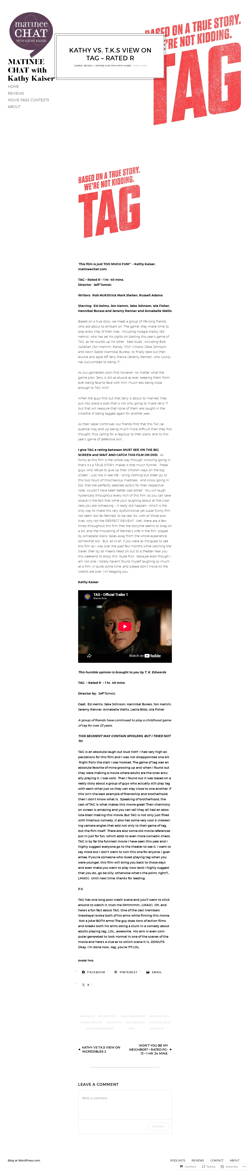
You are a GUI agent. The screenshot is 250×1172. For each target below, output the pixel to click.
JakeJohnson (160, 1016)
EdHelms (88, 1016)
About (14, 107)
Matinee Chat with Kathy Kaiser (113, 65)
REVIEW (88, 65)
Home (13, 86)
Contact (216, 1160)
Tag (132, 1028)
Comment (158, 1126)
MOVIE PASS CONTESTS (28, 100)
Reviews (198, 1160)
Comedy (78, 65)
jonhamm (115, 1022)
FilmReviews (108, 1016)
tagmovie (158, 1028)
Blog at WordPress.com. (24, 1160)
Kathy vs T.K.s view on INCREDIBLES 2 (101, 1049)
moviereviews (160, 1022)
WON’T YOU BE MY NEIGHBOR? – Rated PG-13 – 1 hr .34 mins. (148, 1049)
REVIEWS (16, 93)
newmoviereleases (100, 1028)
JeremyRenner (92, 1022)
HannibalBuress (134, 1016)
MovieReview (136, 1022)
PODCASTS (177, 1160)
